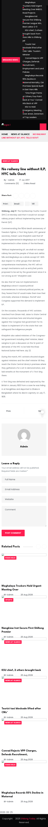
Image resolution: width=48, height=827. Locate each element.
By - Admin (9, 180)
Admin (24, 447)
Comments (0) (11, 183)
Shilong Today (28, 818)
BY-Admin (8, 594)
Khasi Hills (10, 558)
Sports (8, 600)
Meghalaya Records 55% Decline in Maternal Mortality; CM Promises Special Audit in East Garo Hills (33, 82)
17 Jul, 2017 (24, 180)
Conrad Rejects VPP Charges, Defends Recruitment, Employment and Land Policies (33, 65)
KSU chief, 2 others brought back (21, 670)
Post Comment (13, 533)
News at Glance (20, 134)
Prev (8, 411)
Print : (6, 203)
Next (41, 411)
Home (5, 134)
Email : (17, 203)
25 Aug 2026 (26, 594)
